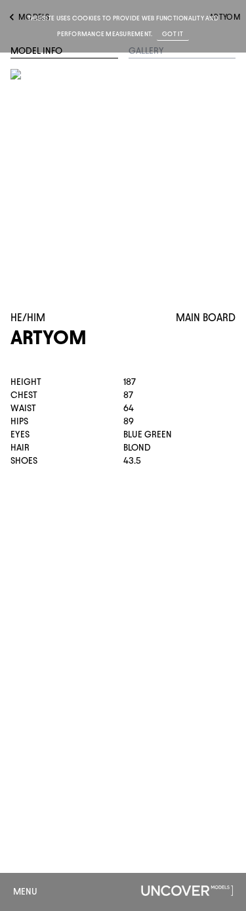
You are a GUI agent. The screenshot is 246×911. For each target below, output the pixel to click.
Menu (25, 892)
